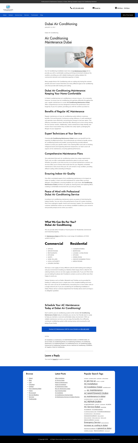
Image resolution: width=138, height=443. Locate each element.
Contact (31, 386)
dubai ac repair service (96, 417)
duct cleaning (96, 419)
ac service (108, 404)
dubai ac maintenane (87, 417)
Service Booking (34, 395)
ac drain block (99, 378)
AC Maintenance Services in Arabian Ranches (67, 397)
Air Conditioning (87, 409)
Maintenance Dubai (53, 236)
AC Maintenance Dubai (61, 386)
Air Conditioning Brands (59, 341)
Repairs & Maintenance (61, 382)
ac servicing (103, 407)
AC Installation (49, 339)
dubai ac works (103, 417)
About (31, 378)
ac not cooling (95, 399)
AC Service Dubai (59, 380)
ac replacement (102, 404)
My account (32, 393)
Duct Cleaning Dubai (35, 388)
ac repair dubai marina (89, 404)
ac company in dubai (92, 378)
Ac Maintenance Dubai (79, 71)
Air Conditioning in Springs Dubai (64, 395)
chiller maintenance (96, 413)
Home (31, 390)
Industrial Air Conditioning (78, 345)
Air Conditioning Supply (85, 343)
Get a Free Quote (128, 15)
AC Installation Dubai (93, 387)
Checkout (31, 384)
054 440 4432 (84, 329)
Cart (30, 382)
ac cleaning (86, 378)
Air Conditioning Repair (58, 343)
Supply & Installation (60, 384)
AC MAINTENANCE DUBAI (69, 339)
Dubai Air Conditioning (61, 24)
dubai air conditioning (89, 419)
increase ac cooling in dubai (96, 425)
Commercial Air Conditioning (52, 345)
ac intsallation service (107, 387)
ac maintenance (57, 339)
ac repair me (97, 404)
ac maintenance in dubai (94, 396)
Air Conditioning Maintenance (103, 411)
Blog (30, 380)
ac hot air (98, 381)
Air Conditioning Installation (73, 341)
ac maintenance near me (88, 399)
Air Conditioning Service (71, 343)
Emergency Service (66, 345)
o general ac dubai (103, 428)
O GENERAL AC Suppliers (88, 430)
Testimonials (32, 399)
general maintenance (105, 422)
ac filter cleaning (105, 378)
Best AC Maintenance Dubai (62, 388)
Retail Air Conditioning (58, 347)
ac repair (101, 399)
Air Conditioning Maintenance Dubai (58, 40)
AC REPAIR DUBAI (82, 339)
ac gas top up (90, 381)
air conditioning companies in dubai (90, 411)
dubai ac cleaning (101, 415)
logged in (55, 359)
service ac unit (107, 430)
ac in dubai (102, 381)
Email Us (97, 8)
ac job (85, 390)
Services (31, 397)
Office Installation (59, 378)
